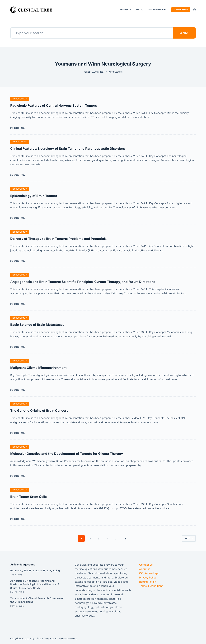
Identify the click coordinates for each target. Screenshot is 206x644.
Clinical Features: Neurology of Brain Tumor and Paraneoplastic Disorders (67, 149)
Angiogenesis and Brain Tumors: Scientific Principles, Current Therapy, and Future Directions (82, 282)
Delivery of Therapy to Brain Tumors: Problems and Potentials (58, 239)
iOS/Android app (149, 573)
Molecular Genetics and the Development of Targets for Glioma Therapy (66, 454)
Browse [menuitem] (124, 9)
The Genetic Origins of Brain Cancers (39, 411)
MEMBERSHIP (181, 9)
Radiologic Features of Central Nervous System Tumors (53, 105)
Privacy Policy (147, 577)
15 (124, 538)
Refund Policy (147, 581)
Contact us (146, 564)
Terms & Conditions (151, 585)
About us (144, 569)
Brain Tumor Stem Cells (28, 497)
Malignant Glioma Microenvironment (38, 368)
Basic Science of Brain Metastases (37, 325)
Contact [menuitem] (140, 9)
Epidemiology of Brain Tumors (33, 196)
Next (187, 538)
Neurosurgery (20, 99)
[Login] (194, 10)
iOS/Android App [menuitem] (157, 9)
